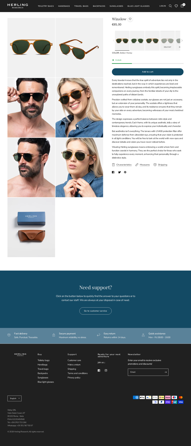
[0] (181, 6)
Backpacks (43, 373)
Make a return (74, 364)
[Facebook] (101, 370)
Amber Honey (122, 41)
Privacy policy (74, 377)
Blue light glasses (46, 381)
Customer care (74, 360)
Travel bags (43, 368)
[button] (182, 40)
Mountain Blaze (152, 41)
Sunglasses (43, 377)
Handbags (42, 364)
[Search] (170, 6)
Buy (40, 354)
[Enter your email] (165, 372)
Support (72, 354)
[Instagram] (108, 370)
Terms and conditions (77, 373)
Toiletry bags (43, 360)
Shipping (72, 368)
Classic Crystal (137, 41)
